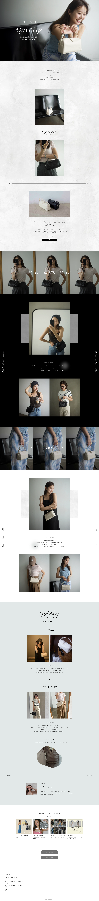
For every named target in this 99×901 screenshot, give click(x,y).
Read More (49, 843)
